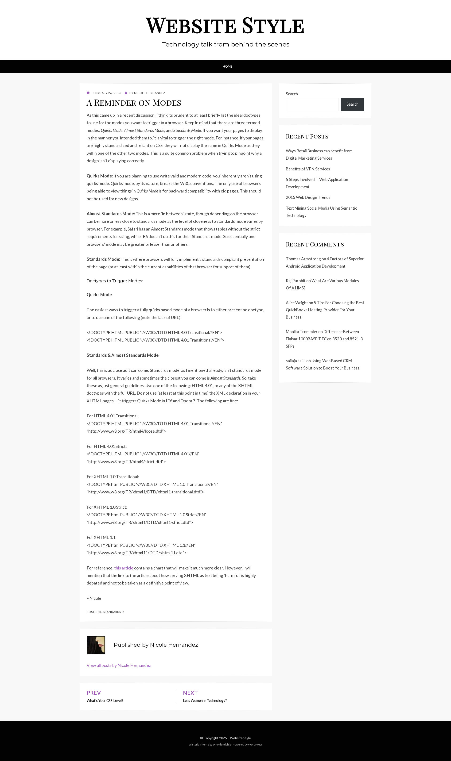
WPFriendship (222, 744)
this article (123, 567)
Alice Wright (297, 302)
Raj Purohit (296, 280)
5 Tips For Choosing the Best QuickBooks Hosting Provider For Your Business (325, 309)
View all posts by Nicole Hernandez (119, 665)
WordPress (255, 744)
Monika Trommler (302, 331)
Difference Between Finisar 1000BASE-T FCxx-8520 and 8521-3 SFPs (324, 338)
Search (292, 93)
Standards (112, 612)
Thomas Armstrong (303, 258)
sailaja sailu (296, 360)
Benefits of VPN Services (308, 168)
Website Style (225, 24)
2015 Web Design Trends (308, 197)
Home (228, 66)
